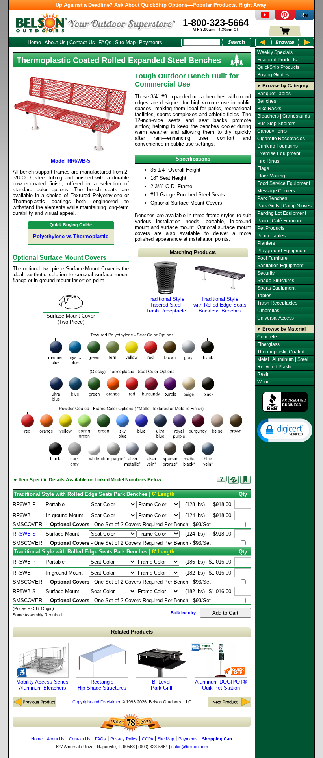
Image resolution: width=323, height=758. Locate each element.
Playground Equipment (281, 250)
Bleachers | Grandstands (283, 116)
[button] (284, 429)
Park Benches (272, 198)
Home (34, 42)
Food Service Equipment (283, 183)
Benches (266, 101)
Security (266, 273)
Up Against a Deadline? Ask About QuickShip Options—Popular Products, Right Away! (162, 5)
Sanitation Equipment (280, 265)
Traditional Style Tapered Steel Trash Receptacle (166, 305)
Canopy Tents (272, 131)
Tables (264, 295)
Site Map (125, 42)
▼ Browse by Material (281, 329)
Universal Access (275, 318)
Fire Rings (268, 161)
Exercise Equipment (278, 153)
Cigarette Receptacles (281, 138)
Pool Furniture (272, 258)
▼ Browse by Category (282, 86)
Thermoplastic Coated (280, 352)
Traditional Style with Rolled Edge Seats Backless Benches (220, 305)
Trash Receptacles (277, 303)
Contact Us (82, 42)
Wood (263, 382)
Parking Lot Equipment (281, 213)
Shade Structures (275, 280)
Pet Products (270, 228)
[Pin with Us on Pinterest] (285, 18)
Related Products (132, 632)
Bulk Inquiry (183, 612)
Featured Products (277, 60)
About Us (55, 42)
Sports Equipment (276, 288)
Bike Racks (269, 108)
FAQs (104, 42)
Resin (263, 374)
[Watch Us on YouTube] (265, 18)
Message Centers (276, 191)
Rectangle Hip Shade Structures (102, 685)
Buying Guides (273, 75)
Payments (150, 42)
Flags (263, 168)
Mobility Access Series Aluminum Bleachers (42, 685)
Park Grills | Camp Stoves (284, 206)
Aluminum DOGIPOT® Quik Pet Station (221, 685)
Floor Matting (271, 176)
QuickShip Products (278, 67)
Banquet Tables (274, 93)
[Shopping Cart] (285, 34)
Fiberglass (268, 344)
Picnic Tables (271, 235)
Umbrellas (268, 310)
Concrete (267, 337)
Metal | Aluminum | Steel (282, 359)
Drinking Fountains (277, 146)
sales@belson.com (189, 746)
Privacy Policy (123, 738)
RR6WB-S (24, 534)
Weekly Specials (275, 52)
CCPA (147, 738)
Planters (266, 243)
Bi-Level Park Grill (161, 685)
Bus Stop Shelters (276, 123)
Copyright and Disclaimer (96, 701)
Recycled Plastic (275, 367)
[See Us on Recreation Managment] (304, 18)
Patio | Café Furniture (280, 221)
